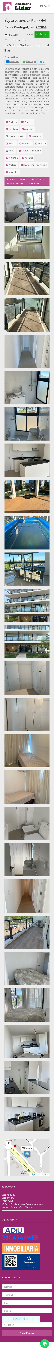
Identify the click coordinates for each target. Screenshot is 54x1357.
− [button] (9, 1147)
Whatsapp (31, 61)
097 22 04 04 (8, 1195)
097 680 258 (8, 1198)
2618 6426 (7, 1201)
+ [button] (9, 1143)
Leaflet (32, 1174)
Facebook (14, 61)
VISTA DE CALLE (42, 1174)
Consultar (29, 35)
